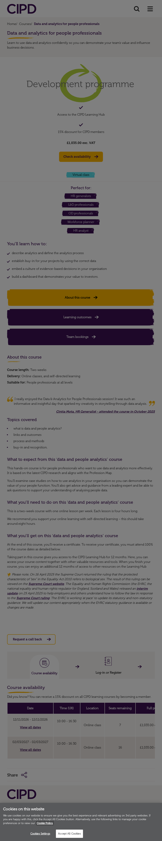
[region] (81, 822)
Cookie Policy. (45, 823)
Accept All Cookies (69, 833)
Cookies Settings (40, 833)
